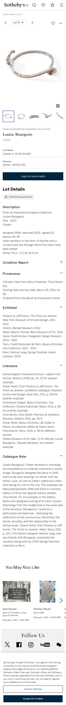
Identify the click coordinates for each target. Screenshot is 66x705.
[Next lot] (32, 22)
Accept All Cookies (33, 698)
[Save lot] (53, 23)
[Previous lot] (5, 22)
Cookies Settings (33, 689)
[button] (33, 64)
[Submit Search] (34, 5)
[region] (33, 679)
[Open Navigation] (61, 5)
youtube (45, 645)
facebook (18, 644)
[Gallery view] (58, 106)
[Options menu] (60, 23)
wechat (59, 644)
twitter (7, 644)
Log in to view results (33, 176)
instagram (30, 644)
